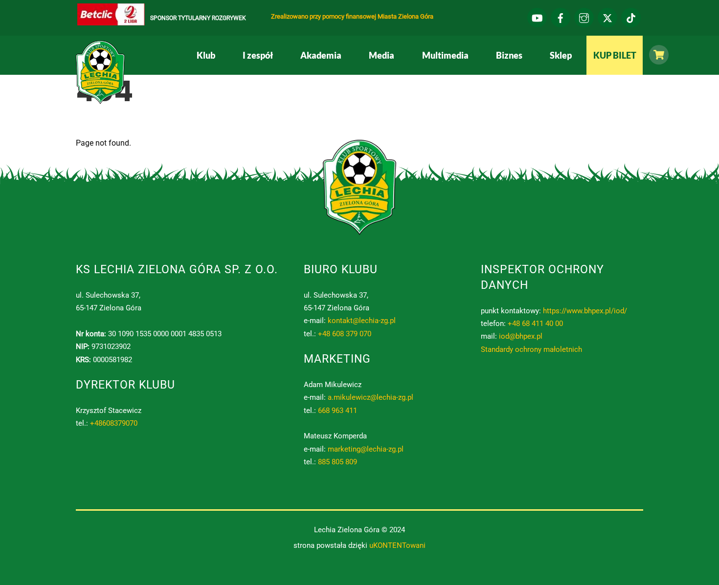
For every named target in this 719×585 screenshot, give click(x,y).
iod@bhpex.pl (520, 336)
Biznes (509, 55)
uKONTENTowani (397, 545)
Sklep (561, 55)
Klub (206, 55)
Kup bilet (614, 55)
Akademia (320, 55)
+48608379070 (113, 423)
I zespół (258, 55)
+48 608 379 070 (344, 333)
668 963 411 (337, 410)
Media (381, 55)
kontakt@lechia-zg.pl (362, 320)
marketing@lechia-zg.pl (366, 449)
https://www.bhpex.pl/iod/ (585, 310)
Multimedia (445, 55)
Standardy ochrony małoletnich (531, 349)
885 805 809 (337, 461)
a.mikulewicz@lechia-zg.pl (370, 397)
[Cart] (656, 55)
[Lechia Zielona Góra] (100, 100)
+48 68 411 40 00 (535, 323)
